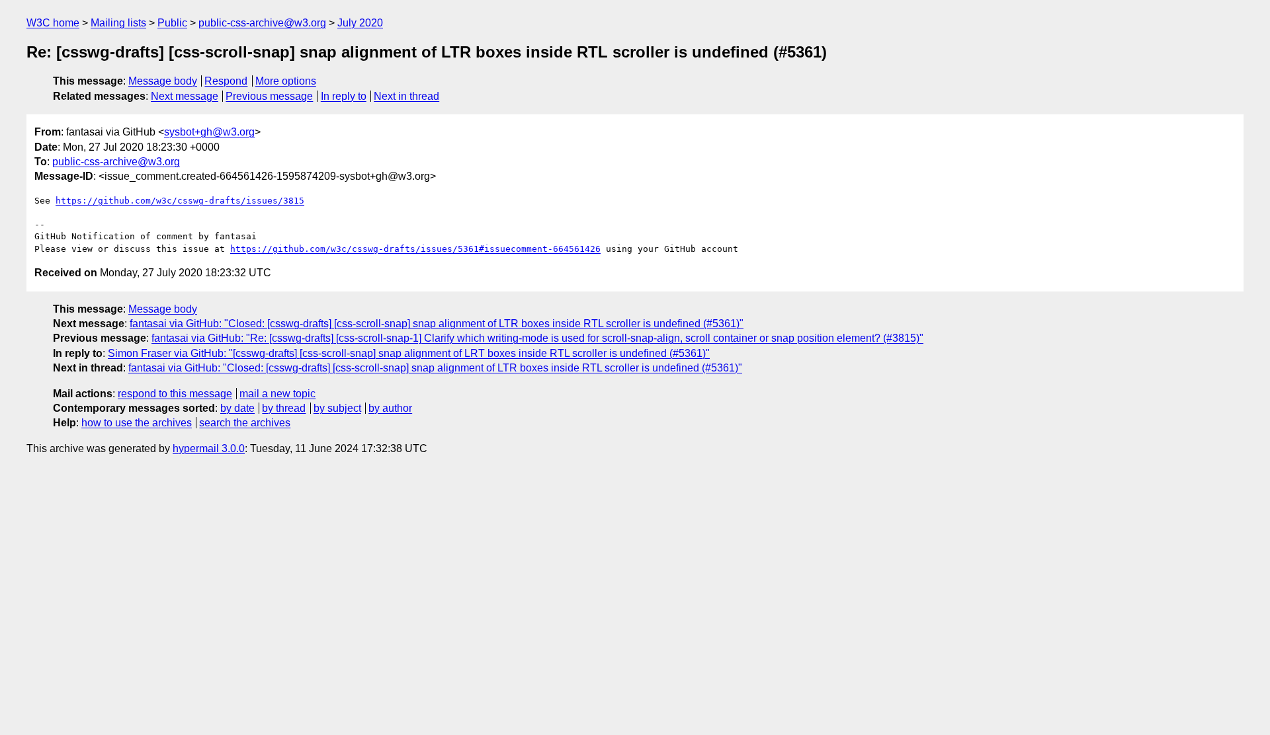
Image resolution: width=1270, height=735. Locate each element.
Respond (225, 81)
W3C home (52, 22)
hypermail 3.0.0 (209, 448)
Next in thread (406, 96)
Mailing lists (118, 22)
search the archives (244, 422)
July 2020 (360, 22)
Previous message (269, 96)
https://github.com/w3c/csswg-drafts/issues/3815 (180, 201)
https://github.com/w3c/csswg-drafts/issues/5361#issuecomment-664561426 (415, 249)
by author (390, 408)
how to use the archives (136, 422)
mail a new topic (277, 393)
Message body (162, 81)
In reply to (343, 96)
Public (172, 22)
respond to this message (175, 393)
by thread (284, 408)
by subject (337, 408)
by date (237, 408)
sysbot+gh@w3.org (209, 131)
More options (285, 81)
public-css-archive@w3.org (262, 22)
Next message (184, 96)
